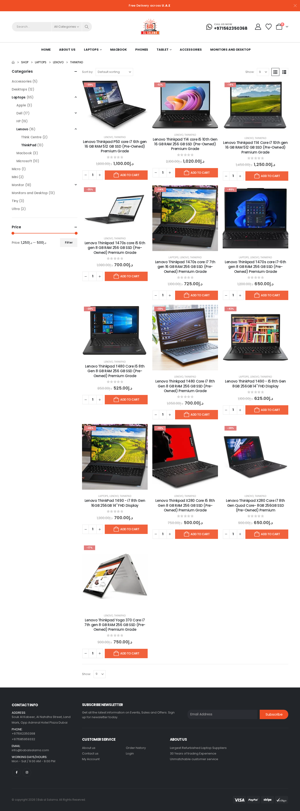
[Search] (87, 26)
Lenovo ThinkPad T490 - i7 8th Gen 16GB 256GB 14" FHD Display (115, 503)
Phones (141, 49)
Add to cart (129, 175)
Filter (69, 242)
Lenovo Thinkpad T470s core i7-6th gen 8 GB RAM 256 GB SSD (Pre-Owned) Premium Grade (255, 266)
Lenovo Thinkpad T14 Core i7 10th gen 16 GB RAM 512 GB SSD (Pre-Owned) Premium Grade (255, 147)
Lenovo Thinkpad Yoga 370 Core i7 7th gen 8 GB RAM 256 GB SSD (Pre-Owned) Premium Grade (114, 625)
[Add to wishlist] (140, 87)
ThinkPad (120, 137)
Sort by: (87, 72)
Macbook (118, 49)
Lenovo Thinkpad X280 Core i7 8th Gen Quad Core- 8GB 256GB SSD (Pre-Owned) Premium (255, 505)
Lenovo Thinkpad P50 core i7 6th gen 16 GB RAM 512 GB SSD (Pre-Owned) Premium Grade (115, 146)
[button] (275, 72)
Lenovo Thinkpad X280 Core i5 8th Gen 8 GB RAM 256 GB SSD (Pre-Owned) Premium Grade (185, 505)
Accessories (191, 49)
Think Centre (31, 137)
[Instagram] (26, 772)
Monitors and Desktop (230, 49)
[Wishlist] (268, 27)
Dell (19, 113)
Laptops (91, 49)
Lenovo (108, 137)
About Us (67, 49)
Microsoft (24, 161)
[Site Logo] (150, 27)
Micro (16, 169)
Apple (21, 105)
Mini (15, 177)
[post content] (115, 106)
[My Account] (258, 27)
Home (46, 49)
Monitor (18, 185)
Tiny (15, 201)
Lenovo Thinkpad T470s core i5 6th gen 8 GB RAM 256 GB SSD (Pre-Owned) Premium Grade (115, 247)
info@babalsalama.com (30, 750)
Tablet (162, 49)
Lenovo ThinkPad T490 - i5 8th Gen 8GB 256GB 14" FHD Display (255, 383)
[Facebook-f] (16, 772)
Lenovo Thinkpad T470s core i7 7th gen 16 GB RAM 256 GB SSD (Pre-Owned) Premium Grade (185, 266)
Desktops (19, 89)
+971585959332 (23, 739)
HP (18, 121)
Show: (250, 72)
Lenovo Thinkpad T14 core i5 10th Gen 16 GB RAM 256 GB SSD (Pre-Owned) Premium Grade (185, 144)
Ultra (16, 209)
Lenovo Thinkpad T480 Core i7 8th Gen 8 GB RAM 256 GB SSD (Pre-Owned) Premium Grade (185, 386)
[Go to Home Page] (13, 62)
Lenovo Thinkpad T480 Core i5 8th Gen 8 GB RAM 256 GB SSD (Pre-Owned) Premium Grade (115, 371)
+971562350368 (23, 733)
